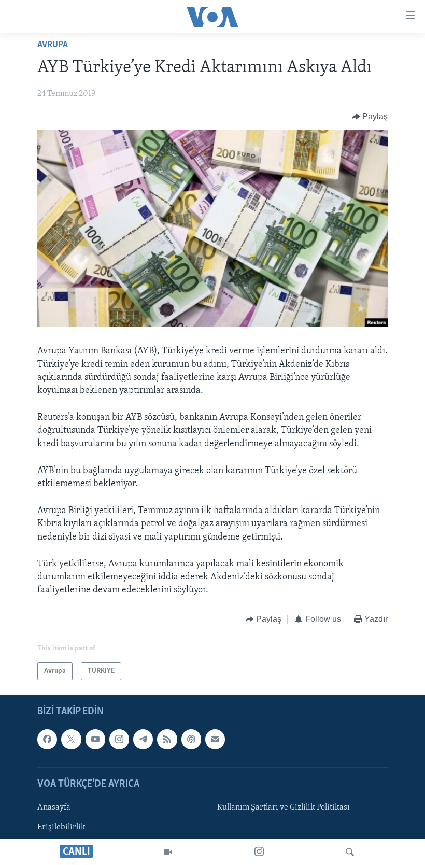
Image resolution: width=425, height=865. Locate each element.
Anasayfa (53, 807)
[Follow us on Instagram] (119, 739)
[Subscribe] (215, 739)
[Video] (167, 852)
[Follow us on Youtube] (95, 739)
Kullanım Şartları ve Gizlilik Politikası (283, 807)
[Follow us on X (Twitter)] (71, 739)
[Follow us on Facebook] (47, 739)
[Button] (370, 116)
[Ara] (349, 852)
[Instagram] (259, 852)
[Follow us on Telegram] (143, 739)
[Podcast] (191, 739)
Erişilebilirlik (61, 827)
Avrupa (52, 45)
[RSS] (167, 739)
